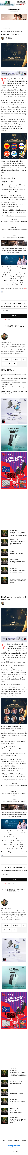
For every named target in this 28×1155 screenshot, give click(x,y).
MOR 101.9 (16, 326)
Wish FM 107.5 (21, 326)
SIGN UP (14, 315)
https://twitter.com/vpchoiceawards (14, 237)
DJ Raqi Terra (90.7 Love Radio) (13, 891)
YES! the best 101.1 (10, 327)
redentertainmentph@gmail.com (11, 204)
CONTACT (24, 1140)
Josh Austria (9, 37)
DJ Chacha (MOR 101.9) (11, 889)
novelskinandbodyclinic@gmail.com (10, 273)
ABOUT (3, 1140)
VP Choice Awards (5, 28)
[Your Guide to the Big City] (14, 10)
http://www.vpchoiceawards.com (16, 216)
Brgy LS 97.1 (17, 325)
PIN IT (15, 146)
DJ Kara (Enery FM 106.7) (11, 890)
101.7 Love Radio (10, 325)
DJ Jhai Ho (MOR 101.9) (21, 889)
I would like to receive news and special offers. (15, 319)
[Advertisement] (14, 508)
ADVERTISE (16, 1140)
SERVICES (10, 1140)
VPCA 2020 (4, 119)
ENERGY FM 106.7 (10, 326)
